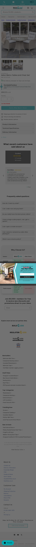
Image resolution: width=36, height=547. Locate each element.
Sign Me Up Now (27, 277)
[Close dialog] (35, 264)
